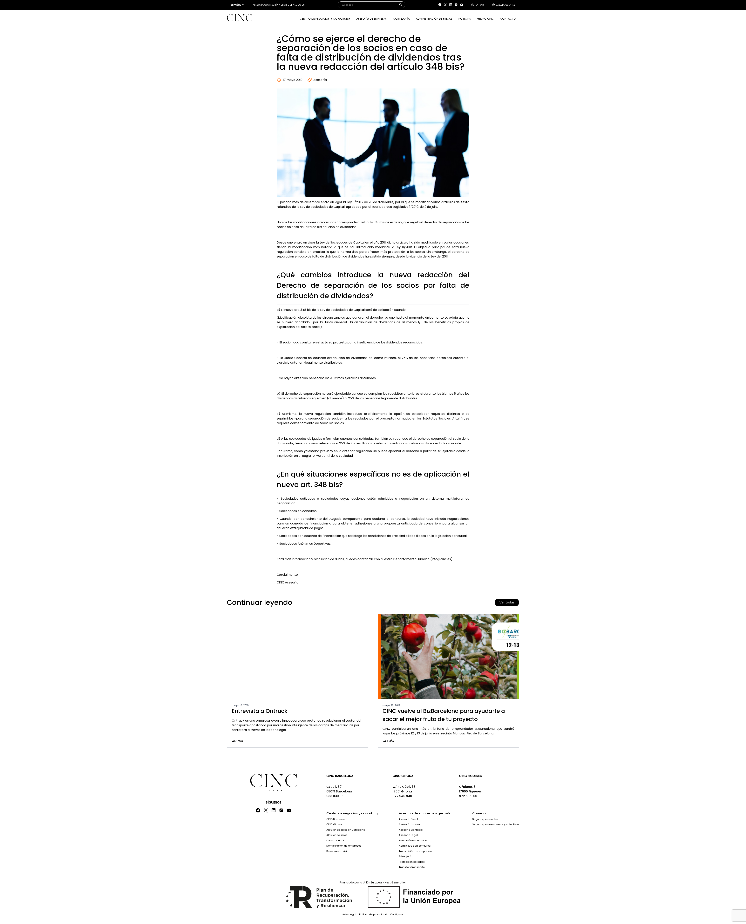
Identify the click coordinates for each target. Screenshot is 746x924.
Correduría (401, 19)
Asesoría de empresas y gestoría (425, 813)
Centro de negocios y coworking (352, 813)
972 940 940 (402, 796)
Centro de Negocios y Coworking (325, 19)
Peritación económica (413, 840)
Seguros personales (485, 819)
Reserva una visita (337, 851)
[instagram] (456, 4)
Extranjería (405, 856)
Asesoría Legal (408, 835)
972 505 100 (468, 796)
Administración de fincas (434, 19)
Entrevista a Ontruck (259, 711)
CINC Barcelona (336, 819)
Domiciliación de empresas (343, 846)
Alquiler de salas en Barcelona (345, 830)
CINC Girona (334, 824)
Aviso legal (349, 914)
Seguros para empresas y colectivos (495, 824)
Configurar (397, 914)
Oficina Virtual (335, 840)
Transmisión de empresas (415, 851)
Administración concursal (415, 846)
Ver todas (506, 602)
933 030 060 (335, 796)
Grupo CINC (485, 19)
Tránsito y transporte (412, 867)
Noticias (464, 19)
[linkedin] (450, 4)
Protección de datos (412, 862)
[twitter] (445, 4)
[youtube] (461, 4)
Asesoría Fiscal (408, 819)
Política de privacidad (373, 914)
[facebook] (439, 4)
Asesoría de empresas (371, 19)
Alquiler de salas (336, 835)
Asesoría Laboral (409, 824)
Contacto (508, 19)
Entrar (480, 4)
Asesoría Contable (411, 830)
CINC (239, 18)
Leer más (237, 741)
